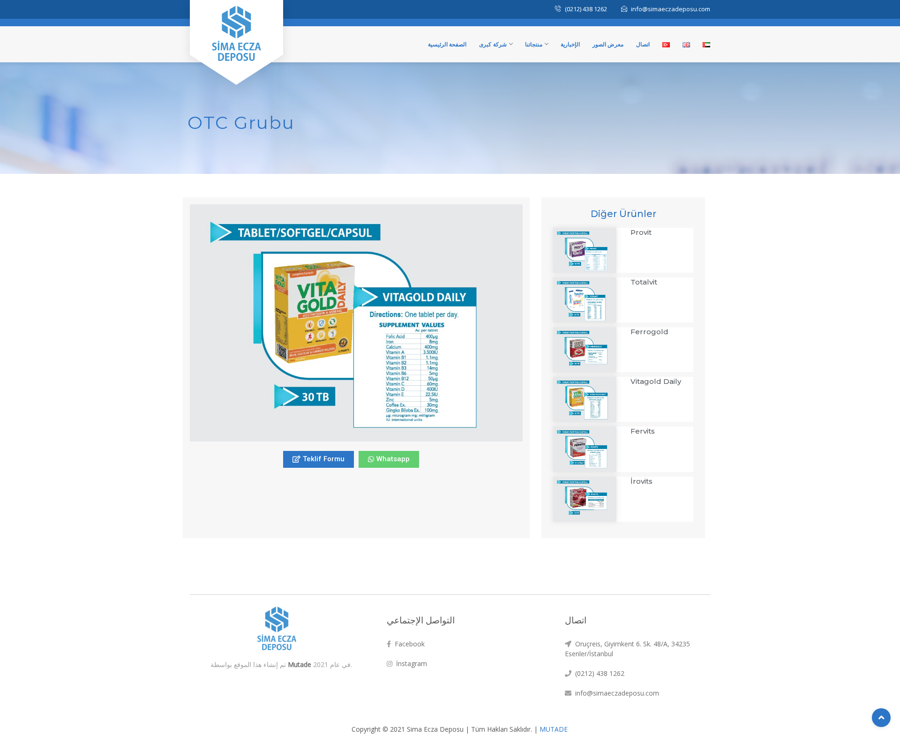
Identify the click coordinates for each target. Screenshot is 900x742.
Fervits (642, 431)
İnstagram (409, 663)
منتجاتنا (533, 44)
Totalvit (643, 281)
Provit (641, 232)
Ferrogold (649, 331)
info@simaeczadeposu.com (615, 693)
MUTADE (554, 729)
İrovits (641, 481)
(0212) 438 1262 (597, 673)
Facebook (408, 643)
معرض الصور (608, 44)
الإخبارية (570, 44)
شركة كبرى (493, 44)
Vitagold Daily (655, 381)
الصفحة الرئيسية (447, 44)
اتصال (643, 44)
